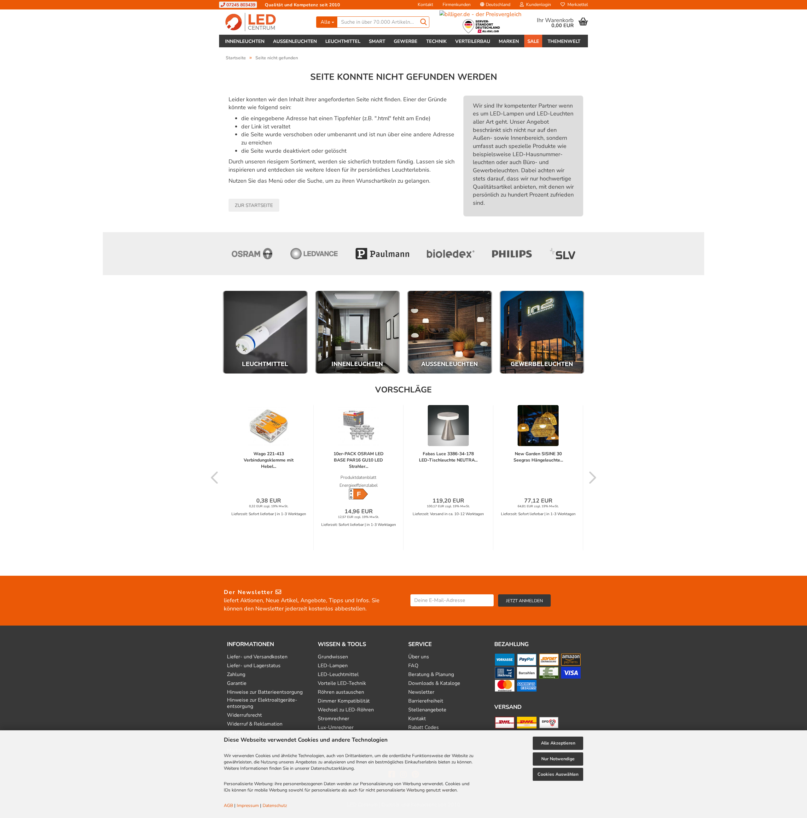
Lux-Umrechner (336, 728)
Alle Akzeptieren (558, 743)
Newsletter (421, 692)
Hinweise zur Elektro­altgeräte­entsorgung (262, 703)
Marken (509, 41)
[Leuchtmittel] (265, 332)
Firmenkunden (457, 5)
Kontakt (425, 5)
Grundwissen (333, 657)
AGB (228, 806)
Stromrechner (333, 719)
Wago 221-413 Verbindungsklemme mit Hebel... (268, 460)
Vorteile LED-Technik (342, 683)
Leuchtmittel (342, 41)
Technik (436, 41)
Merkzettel (576, 5)
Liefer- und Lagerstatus (254, 666)
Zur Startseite (254, 205)
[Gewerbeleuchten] (542, 332)
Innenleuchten (244, 41)
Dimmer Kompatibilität (344, 701)
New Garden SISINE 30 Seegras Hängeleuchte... (538, 457)
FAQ (413, 666)
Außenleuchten (295, 41)
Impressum (248, 806)
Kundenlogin (537, 5)
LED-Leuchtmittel (338, 675)
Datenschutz (275, 806)
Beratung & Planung (431, 675)
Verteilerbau (472, 41)
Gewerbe (405, 41)
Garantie (237, 683)
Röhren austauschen (341, 692)
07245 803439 (240, 5)
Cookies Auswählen (557, 774)
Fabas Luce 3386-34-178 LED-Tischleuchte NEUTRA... (448, 457)
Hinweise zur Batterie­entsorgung (265, 692)
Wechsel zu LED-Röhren (346, 710)
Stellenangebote (427, 710)
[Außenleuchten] (449, 332)
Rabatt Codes (423, 728)
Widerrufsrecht (244, 715)
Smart (377, 41)
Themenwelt (564, 41)
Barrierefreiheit (425, 701)
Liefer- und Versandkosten (257, 657)
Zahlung (236, 675)
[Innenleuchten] (357, 332)
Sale (533, 41)
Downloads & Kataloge (434, 683)
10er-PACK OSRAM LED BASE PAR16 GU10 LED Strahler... (359, 460)
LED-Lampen (333, 666)
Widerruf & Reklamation (254, 724)
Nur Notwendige (558, 759)
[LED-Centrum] (265, 22)
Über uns (418, 657)
